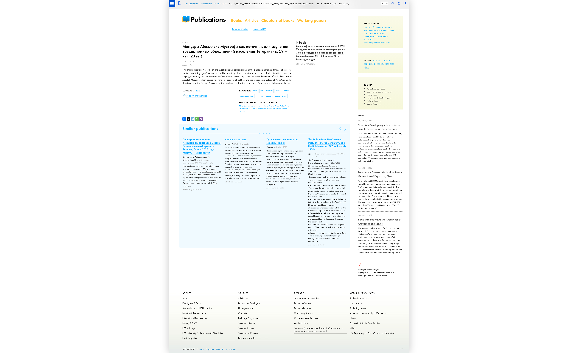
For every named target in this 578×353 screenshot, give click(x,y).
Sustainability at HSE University (197, 308)
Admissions (243, 298)
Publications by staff (359, 298)
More (366, 67)
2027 (380, 60)
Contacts (200, 349)
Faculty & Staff (189, 323)
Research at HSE (259, 29)
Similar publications (200, 128)
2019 (392, 64)
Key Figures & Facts (191, 303)
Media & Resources (362, 293)
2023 (371, 64)
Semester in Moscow (248, 333)
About (186, 293)
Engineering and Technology (379, 91)
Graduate (242, 313)
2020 (387, 64)
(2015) (264, 109)
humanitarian (388, 30)
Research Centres (302, 303)
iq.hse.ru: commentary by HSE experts (367, 313)
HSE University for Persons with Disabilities (202, 333)
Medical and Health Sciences (379, 97)
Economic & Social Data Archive (365, 323)
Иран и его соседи (235, 139)
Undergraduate (245, 308)
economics (387, 27)
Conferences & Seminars (306, 318)
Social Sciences (373, 103)
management (370, 36)
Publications (208, 19)
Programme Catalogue (249, 303)
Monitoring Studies (303, 313)
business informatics (372, 27)
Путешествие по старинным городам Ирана (282, 141)
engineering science (373, 30)
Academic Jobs (301, 323)
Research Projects (302, 308)
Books (236, 20)
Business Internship (247, 338)
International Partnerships (194, 318)
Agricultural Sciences (376, 88)
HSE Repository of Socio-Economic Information (372, 333)
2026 (385, 60)
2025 (390, 60)
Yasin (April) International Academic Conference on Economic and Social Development (318, 329)
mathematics (382, 36)
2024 (366, 64)
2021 (381, 64)
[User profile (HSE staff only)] (399, 3)
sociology (368, 39)
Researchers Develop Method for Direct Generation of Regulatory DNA (380, 174)
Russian (199, 91)
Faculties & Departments (194, 313)
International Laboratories (306, 298)
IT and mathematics (372, 33)
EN (387, 3)
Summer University (247, 323)
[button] (260, 133)
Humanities (372, 94)
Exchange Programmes (248, 318)
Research (300, 293)
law (383, 33)
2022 (376, 64)
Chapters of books (277, 20)
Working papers (311, 20)
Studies (243, 293)
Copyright (210, 349)
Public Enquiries (189, 338)
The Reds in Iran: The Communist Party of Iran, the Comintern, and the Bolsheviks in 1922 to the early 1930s (327, 144)
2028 (375, 60)
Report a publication (240, 29)
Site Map (232, 349)
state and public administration (377, 42)
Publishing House (358, 308)
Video (352, 328)
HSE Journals (356, 303)
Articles (251, 20)
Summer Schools (246, 328)
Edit (401, 349)
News (361, 115)
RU (383, 3)
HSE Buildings (188, 328)
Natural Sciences (374, 100)
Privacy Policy (221, 349)
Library (353, 318)
